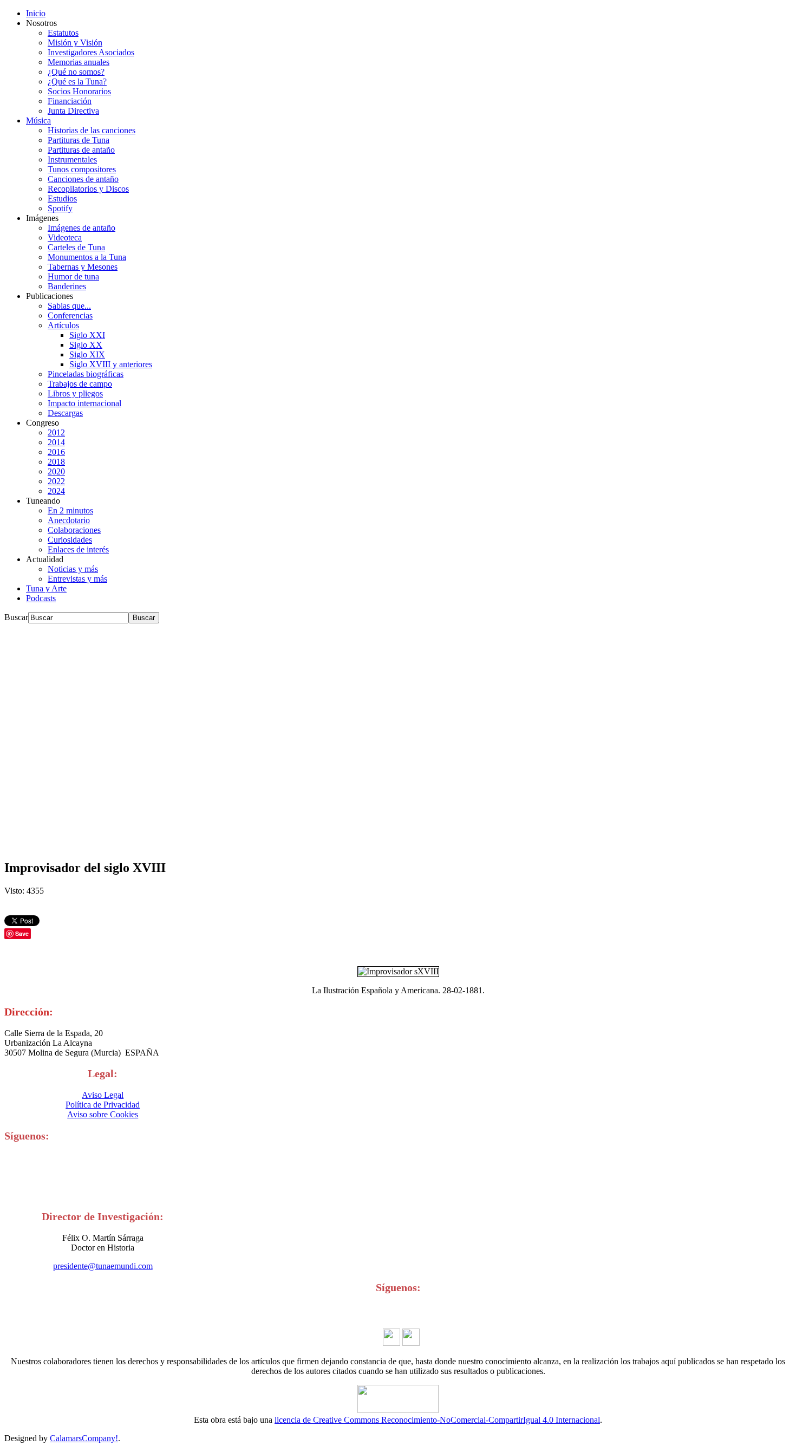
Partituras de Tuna (78, 140)
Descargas (65, 413)
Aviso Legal (102, 1094)
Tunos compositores (82, 169)
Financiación (70, 101)
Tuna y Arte (46, 588)
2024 (56, 491)
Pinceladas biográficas (85, 374)
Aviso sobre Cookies (102, 1114)
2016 (56, 452)
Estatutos (63, 32)
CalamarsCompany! (84, 1438)
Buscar (16, 617)
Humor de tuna (73, 276)
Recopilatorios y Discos (88, 188)
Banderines (67, 286)
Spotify (60, 208)
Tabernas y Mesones (83, 266)
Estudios (62, 198)
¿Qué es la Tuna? (77, 81)
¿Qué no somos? (76, 71)
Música (38, 120)
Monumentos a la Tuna (87, 257)
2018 (56, 461)
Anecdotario (69, 520)
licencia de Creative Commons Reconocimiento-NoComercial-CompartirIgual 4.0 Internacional (437, 1419)
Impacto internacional (84, 403)
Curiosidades (70, 539)
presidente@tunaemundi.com (103, 1266)
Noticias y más (73, 569)
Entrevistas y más (77, 578)
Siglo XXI (87, 335)
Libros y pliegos (75, 393)
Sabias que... (69, 305)
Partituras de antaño (81, 149)
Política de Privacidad (103, 1104)
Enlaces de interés (78, 549)
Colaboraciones (74, 530)
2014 (56, 442)
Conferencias (70, 315)
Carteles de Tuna (76, 247)
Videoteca (65, 237)
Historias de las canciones (91, 130)
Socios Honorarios (79, 91)
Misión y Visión (75, 42)
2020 (56, 471)
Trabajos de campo (80, 383)
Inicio (35, 13)
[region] (398, 736)
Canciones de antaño (83, 179)
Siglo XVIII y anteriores (110, 364)
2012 (56, 432)
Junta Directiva (73, 110)
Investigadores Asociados (91, 52)
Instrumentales (72, 159)
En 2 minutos (70, 510)
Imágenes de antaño (81, 227)
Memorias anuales (78, 62)
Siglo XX (85, 344)
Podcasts (41, 598)
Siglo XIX (87, 354)
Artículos (63, 325)
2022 (56, 481)
